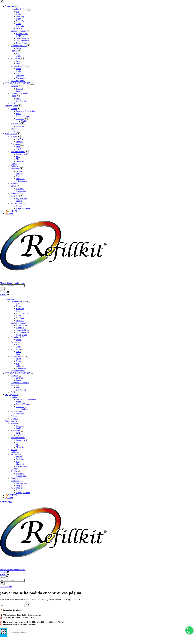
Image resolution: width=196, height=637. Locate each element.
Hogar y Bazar (11, 394)
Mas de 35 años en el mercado (12, 283)
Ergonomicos (21, 483)
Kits (17, 461)
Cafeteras (20, 406)
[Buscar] (2, 289)
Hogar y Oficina (23, 492)
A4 (17, 344)
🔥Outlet (9, 498)
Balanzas (14, 416)
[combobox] (12, 605)
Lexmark (20, 320)
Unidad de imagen (18, 323)
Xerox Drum (21, 335)
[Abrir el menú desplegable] (16, 299)
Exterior (19, 378)
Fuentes (14, 449)
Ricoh (18, 311)
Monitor (14, 469)
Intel (18, 433)
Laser (18, 351)
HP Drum (20, 328)
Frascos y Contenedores (26, 399)
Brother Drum (22, 325)
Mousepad (15, 481)
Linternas (20, 414)
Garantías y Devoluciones (19, 632)
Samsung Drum (22, 330)
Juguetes (14, 418)
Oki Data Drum (22, 332)
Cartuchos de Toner (19, 301)
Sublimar (20, 366)
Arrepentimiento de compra (19, 635)
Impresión (9, 299)
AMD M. (20, 426)
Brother (19, 306)
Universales (21, 368)
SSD (18, 442)
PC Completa (16, 488)
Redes (13, 385)
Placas (18, 387)
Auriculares (21, 476)
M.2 (17, 445)
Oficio (18, 347)
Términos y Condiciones (18, 629)
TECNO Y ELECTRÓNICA (17, 373)
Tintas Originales (18, 371)
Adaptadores (21, 466)
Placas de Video (17, 478)
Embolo (24, 409)
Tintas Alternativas (18, 356)
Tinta (18, 354)
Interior (19, 380)
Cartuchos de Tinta (19, 337)
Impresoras (15, 349)
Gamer (19, 490)
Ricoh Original (22, 313)
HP (17, 304)
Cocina (14, 397)
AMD (18, 435)
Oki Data (20, 318)
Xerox (18, 316)
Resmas (14, 342)
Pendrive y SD (22, 440)
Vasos (18, 402)
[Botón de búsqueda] (27, 604)
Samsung (20, 308)
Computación (11, 421)
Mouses (19, 457)
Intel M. (19, 428)
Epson (18, 339)
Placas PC (20, 464)
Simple (19, 485)
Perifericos (15, 454)
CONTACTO (6, 502)
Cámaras (14, 375)
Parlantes (20, 473)
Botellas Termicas (23, 404)
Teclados (19, 459)
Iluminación (16, 411)
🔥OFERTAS (11, 495)
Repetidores (21, 390)
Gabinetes (15, 452)
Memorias (20, 447)
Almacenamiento (18, 437)
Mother (14, 423)
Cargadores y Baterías (20, 383)
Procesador (15, 430)
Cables (13, 392)
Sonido (14, 471)
